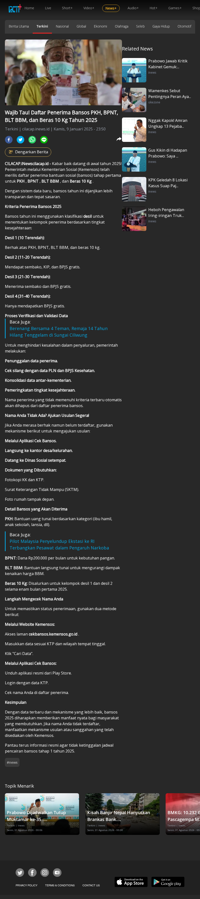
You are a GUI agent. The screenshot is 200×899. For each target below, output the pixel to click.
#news (12, 762)
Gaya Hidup (161, 26)
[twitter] (20, 140)
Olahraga (121, 26)
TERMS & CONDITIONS (60, 885)
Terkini (42, 26)
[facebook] (9, 140)
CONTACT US (91, 885)
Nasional (62, 26)
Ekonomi (100, 26)
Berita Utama (19, 26)
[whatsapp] (32, 140)
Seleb (140, 26)
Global (81, 26)
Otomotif (184, 26)
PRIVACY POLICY (26, 885)
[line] (44, 140)
